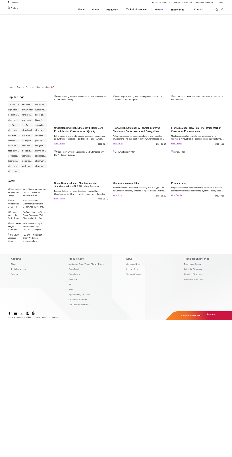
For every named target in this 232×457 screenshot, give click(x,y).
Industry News (132, 269)
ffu (27, 125)
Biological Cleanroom (183, 2)
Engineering (179, 9)
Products (112, 9)
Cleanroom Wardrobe (78, 299)
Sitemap (55, 317)
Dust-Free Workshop (204, 2)
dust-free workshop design (41, 135)
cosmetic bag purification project (27, 156)
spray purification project (27, 140)
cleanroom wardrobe (14, 120)
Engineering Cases (192, 264)
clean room (14, 104)
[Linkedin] (15, 313)
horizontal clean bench (14, 115)
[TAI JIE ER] (13, 10)
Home (81, 9)
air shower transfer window (27, 104)
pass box (40, 125)
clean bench (13, 130)
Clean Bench (74, 274)
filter (14, 125)
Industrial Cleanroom (160, 2)
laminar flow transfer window (41, 110)
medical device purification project (27, 151)
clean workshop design (14, 166)
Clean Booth (74, 269)
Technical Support (134, 274)
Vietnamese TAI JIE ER (193, 316)
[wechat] (217, 9)
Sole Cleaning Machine (78, 305)
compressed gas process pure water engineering (14, 156)
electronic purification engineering (27, 145)
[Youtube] (21, 313)
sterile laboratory (27, 161)
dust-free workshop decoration (27, 135)
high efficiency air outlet (41, 120)
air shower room (41, 130)
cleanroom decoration (41, 166)
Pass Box (73, 279)
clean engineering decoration (14, 171)
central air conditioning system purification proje (41, 151)
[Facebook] (9, 313)
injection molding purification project (14, 140)
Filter (71, 289)
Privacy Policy (41, 317)
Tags (19, 87)
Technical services (136, 9)
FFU (70, 284)
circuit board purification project (14, 145)
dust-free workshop (14, 135)
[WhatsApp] (34, 313)
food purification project (14, 151)
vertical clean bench (27, 115)
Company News (133, 264)
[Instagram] (28, 313)
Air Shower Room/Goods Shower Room (86, 264)
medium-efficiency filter (41, 104)
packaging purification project (41, 140)
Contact (221, 2)
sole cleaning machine (27, 120)
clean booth (27, 130)
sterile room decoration (27, 166)
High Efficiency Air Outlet (79, 294)
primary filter (27, 110)
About (95, 9)
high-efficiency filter (14, 110)
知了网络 (27, 317)
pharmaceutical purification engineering (41, 156)
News (159, 9)
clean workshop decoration (41, 161)
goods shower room (41, 115)
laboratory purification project (14, 161)
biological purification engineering (41, 145)
